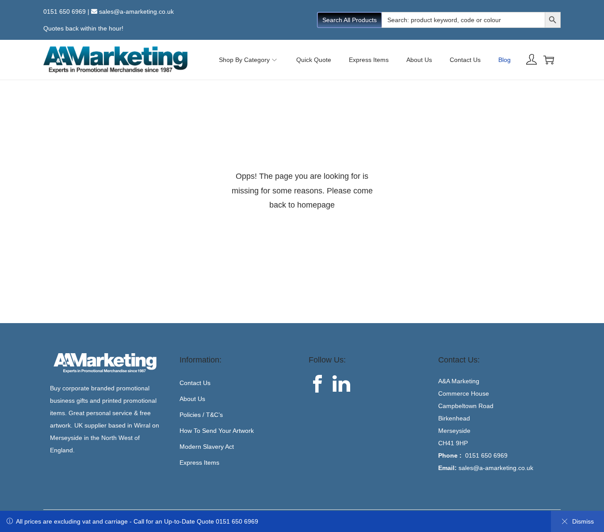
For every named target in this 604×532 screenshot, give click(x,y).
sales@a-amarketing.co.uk (136, 11)
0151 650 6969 (64, 11)
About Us (192, 398)
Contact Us (195, 382)
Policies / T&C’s (201, 414)
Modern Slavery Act (207, 446)
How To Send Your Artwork (217, 430)
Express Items (199, 462)
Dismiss (583, 521)
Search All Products (349, 19)
